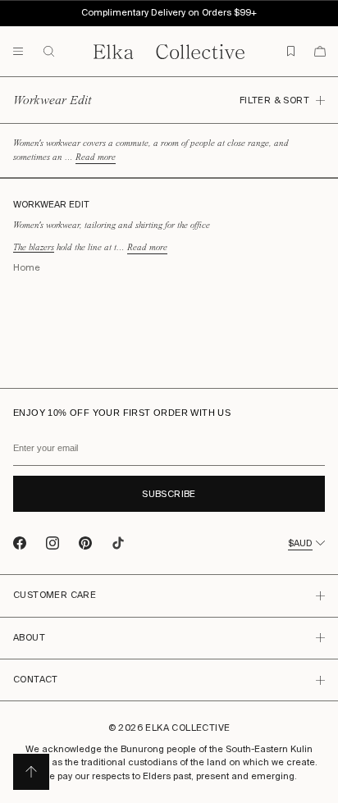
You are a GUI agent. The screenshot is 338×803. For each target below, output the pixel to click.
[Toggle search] (54, 52)
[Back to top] (31, 772)
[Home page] (169, 51)
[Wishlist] (291, 51)
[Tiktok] (118, 543)
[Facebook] (19, 543)
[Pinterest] (85, 543)
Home (26, 267)
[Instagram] (52, 543)
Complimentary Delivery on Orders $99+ (169, 12)
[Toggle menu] (18, 52)
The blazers (33, 247)
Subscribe (169, 494)
